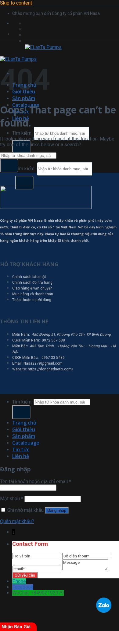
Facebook (22, 587)
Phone (19, 581)
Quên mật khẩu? (17, 521)
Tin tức (20, 449)
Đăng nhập (56, 510)
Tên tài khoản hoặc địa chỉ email (35, 481)
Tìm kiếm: (22, 133)
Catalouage (25, 442)
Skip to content (16, 3)
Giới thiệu (23, 429)
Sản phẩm (23, 98)
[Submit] (24, 182)
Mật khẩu (11, 498)
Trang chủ (24, 422)
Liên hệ (20, 456)
